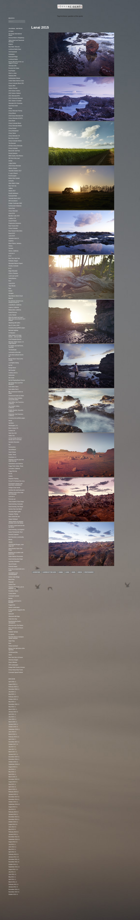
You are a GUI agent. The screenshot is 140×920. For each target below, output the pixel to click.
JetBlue (11, 188)
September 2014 (13, 804)
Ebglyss (11, 44)
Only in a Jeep (13, 73)
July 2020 (11, 717)
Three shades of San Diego (16, 501)
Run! (10, 281)
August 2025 (12, 684)
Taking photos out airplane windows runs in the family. (16, 522)
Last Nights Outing (14, 363)
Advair (10, 420)
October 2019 (12, 726)
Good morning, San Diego (16, 506)
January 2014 (12, 814)
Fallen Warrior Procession (16, 556)
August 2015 (12, 782)
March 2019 (12, 734)
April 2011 (11, 879)
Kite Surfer (11, 378)
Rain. (10, 643)
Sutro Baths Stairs (13, 386)
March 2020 (12, 722)
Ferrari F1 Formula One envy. (17, 481)
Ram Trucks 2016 (13, 226)
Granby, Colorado (13, 266)
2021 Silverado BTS (14, 96)
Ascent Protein (13, 221)
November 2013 (13, 819)
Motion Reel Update (14, 178)
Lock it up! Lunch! (13, 276)
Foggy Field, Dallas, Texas (16, 466)
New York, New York (14, 258)
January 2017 (12, 754)
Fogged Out (12, 605)
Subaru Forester (13, 88)
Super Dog (12, 641)
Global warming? (13, 646)
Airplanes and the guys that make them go (16, 460)
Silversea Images (13, 660)
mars (73, 572)
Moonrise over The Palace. (16, 625)
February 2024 (13, 697)
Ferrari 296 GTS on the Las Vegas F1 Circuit (16, 62)
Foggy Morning (13, 471)
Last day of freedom (14, 561)
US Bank (11, 31)
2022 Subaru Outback (15, 93)
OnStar (10, 161)
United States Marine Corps (16, 80)
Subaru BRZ (12, 85)
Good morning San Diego (16, 559)
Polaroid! (11, 582)
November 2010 (13, 892)
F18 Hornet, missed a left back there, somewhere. (15, 484)
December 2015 (13, 779)
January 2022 (12, 711)
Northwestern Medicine (15, 206)
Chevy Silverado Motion (15, 125)
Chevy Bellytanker (14, 131)
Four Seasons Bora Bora (15, 231)
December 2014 (13, 797)
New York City (12, 186)
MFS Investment (13, 201)
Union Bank (12, 120)
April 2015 (11, 787)
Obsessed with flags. (14, 616)
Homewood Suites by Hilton (16, 395)
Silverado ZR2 (13, 65)
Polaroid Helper (13, 566)
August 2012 (12, 842)
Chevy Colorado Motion (15, 141)
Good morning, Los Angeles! (16, 529)
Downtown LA (12, 457)
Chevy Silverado (13, 211)
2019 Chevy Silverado (15, 165)
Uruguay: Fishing (13, 514)
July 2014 (11, 809)
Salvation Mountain (14, 442)
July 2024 (11, 691)
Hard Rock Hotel (13, 105)
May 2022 (11, 706)
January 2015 (12, 794)
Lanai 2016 (12, 213)
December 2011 (13, 859)
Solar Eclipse (12, 452)
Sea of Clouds (12, 564)
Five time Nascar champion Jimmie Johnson (16, 637)
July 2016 (11, 769)
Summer (11, 248)
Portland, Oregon (13, 261)
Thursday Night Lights (15, 511)
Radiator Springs (13, 632)
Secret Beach (12, 449)
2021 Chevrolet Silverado (16, 98)
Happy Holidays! (13, 519)
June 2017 (11, 749)
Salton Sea (12, 435)
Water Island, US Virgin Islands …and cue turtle (15, 336)
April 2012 (11, 852)
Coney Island (12, 593)
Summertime (12, 447)
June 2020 (11, 719)
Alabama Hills (12, 75)
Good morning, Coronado (16, 504)
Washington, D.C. (13, 425)
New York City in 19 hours (16, 657)
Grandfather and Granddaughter (13, 573)
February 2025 (13, 686)
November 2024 (13, 689)
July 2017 (11, 746)
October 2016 (12, 762)
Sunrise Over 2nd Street (15, 509)
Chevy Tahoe (12, 133)
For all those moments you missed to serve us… (16, 301)
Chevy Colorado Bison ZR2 (16, 83)
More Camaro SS (13, 428)
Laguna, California (14, 307)
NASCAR (11, 614)
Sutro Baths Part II (13, 389)
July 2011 (11, 872)
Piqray (10, 108)
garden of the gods (49, 572)
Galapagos (12, 54)
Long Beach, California (15, 305)
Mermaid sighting (13, 330)
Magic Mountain (13, 271)
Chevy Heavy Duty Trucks (16, 670)
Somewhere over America (16, 463)
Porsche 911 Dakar (14, 68)
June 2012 (11, 847)
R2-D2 (10, 473)
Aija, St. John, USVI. (14, 325)
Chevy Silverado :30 (14, 136)
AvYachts (11, 181)
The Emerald (12, 143)
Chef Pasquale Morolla (15, 339)
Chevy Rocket (12, 128)
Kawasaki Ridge (13, 56)
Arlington (11, 293)
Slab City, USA (13, 433)
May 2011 (11, 877)
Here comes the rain (14, 516)
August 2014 (12, 807)
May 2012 (11, 849)
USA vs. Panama (13, 273)
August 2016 (12, 767)
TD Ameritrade (13, 350)
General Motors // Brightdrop (16, 37)
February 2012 (13, 854)
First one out (12, 499)
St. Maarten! (12, 333)
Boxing (10, 598)
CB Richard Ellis (13, 652)
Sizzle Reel (12, 208)
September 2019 (13, 729)
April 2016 (11, 774)
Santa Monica (12, 278)
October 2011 (12, 864)
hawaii (61, 572)
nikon (80, 572)
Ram (10, 288)
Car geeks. (12, 634)
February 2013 (13, 832)
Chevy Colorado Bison (15, 123)
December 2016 (13, 757)
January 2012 (12, 857)
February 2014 (13, 812)
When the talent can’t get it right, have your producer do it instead (17, 319)
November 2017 (13, 742)
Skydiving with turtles (14, 323)
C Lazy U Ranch (13, 173)
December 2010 (13, 889)
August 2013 (12, 824)
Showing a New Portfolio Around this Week (15, 398)
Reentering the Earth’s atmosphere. (15, 622)
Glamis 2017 (12, 191)
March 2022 (12, 709)
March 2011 (12, 882)
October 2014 (12, 802)
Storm (10, 655)
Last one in (12, 253)
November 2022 (13, 704)
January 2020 (12, 724)
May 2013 (11, 829)
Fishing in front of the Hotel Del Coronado (16, 493)
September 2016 (13, 764)
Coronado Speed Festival (16, 672)
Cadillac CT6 (12, 218)
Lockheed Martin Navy (15, 49)
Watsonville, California (15, 310)
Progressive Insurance (15, 223)
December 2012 (13, 837)
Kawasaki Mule (13, 196)
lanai (67, 572)
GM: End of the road (14, 158)
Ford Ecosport (12, 176)
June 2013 (11, 827)
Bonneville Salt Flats (14, 151)
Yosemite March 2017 (15, 198)
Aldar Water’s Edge (14, 183)
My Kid (10, 365)
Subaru (11, 246)
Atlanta (10, 542)
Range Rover (12, 367)
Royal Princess (13, 312)
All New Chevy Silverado (15, 145)
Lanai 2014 (12, 283)
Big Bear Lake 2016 (14, 216)
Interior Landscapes (14, 607)
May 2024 (11, 694)
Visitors (11, 476)
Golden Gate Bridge (14, 577)
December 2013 (13, 817)
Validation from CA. (14, 238)
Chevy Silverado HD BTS (16, 118)
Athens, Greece (13, 168)
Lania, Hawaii (12, 315)
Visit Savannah (13, 52)
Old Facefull (12, 370)
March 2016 (12, 777)
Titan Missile (12, 286)
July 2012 (11, 844)
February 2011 (13, 884)
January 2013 (12, 834)
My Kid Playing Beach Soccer (17, 380)
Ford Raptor (12, 70)
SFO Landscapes (13, 665)
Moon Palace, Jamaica (15, 243)
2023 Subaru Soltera (14, 90)
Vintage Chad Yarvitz (14, 487)
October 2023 (12, 699)
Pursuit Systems (13, 153)
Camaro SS (12, 430)
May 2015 (11, 784)
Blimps (10, 539)
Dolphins (11, 241)
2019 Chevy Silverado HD (16, 116)
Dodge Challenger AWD (15, 203)
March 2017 (12, 751)
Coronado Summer (14, 596)
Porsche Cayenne (14, 534)
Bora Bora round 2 (14, 138)
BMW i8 (11, 298)
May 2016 (11, 771)
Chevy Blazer (12, 113)
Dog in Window (13, 662)
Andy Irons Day (13, 619)
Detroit (10, 291)
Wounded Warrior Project (16, 263)
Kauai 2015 (12, 233)
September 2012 (13, 839)
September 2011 (13, 867)
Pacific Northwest (13, 193)
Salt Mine (11, 423)
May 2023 (11, 701)
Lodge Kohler (12, 163)
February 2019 (13, 737)
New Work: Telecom (14, 46)
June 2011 (11, 874)
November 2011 (13, 862)
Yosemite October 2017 (15, 171)
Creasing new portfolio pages (17, 328)
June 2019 (11, 731)
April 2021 (11, 714)
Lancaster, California (14, 468)
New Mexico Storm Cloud (16, 296)
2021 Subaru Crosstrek (15, 100)
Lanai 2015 (40, 27)
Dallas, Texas (12, 454)
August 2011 (12, 869)
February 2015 (13, 791)
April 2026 (11, 681)
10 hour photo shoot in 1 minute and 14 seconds (15, 438)
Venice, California (13, 251)
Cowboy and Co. (13, 372)
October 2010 (12, 894)
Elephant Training (13, 478)
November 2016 (13, 759)
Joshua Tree (12, 584)
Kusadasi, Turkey (13, 591)
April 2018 (11, 739)
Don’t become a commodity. (16, 537)
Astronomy (11, 375)
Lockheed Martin (13, 59)
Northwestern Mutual (14, 78)
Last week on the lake (15, 352)
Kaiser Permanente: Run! (16, 532)
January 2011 (12, 887)
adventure (36, 572)
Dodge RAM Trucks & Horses (17, 667)
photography (89, 572)
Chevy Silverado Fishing (15, 110)
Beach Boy (12, 579)
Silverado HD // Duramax (15, 103)
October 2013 (12, 822)
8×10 (10, 256)
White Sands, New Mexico (16, 156)
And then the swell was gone (16, 490)
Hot (9, 444)
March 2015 (12, 789)
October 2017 (12, 744)
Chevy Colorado (13, 148)
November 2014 (13, 799)
